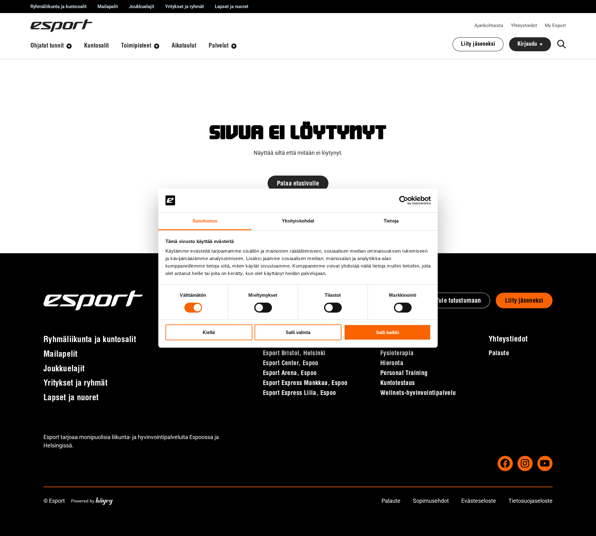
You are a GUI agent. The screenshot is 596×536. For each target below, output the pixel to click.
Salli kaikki (387, 332)
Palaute (391, 500)
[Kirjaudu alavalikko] (541, 44)
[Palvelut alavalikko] (234, 46)
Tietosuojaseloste (530, 500)
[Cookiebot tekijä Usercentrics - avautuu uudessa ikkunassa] (404, 200)
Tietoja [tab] (391, 220)
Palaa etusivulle (298, 184)
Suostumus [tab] (205, 220)
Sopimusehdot (431, 500)
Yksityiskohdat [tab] (298, 220)
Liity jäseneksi (524, 301)
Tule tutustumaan (458, 301)
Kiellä (209, 332)
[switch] (263, 308)
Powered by (92, 500)
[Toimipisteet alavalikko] (156, 46)
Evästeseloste (478, 500)
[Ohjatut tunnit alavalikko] (69, 46)
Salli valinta (298, 332)
